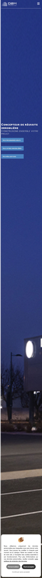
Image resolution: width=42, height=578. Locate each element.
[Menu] (38, 4)
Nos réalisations (9, 156)
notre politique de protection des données (21, 560)
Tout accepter (28, 567)
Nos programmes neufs (12, 140)
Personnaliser (13, 567)
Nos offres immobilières (12, 148)
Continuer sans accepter (21, 572)
